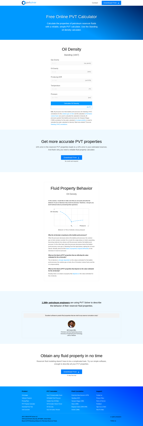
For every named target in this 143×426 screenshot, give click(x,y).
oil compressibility (80, 120)
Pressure (54, 94)
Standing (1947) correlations (59, 124)
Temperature (55, 86)
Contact (95, 3)
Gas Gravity (55, 60)
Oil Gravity (54, 68)
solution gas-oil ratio (68, 114)
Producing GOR (56, 77)
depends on (76, 274)
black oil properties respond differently (77, 248)
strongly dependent (64, 260)
